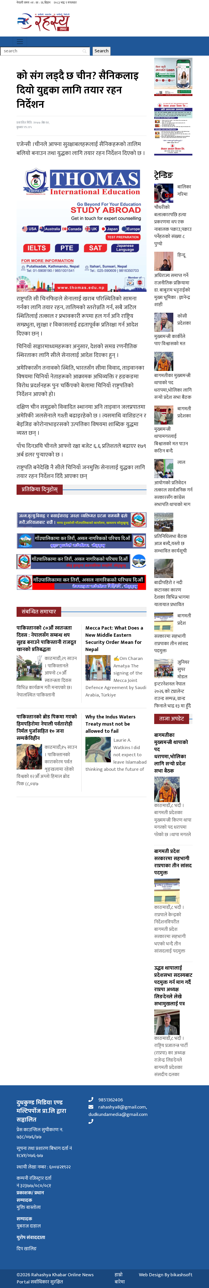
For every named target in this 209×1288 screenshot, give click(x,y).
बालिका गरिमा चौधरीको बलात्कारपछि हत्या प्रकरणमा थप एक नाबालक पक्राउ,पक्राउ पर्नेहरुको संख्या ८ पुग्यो (173, 215)
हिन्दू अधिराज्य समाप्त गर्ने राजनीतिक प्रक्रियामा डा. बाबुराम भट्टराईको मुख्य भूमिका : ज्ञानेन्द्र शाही (172, 280)
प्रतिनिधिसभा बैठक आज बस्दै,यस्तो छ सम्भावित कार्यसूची (170, 544)
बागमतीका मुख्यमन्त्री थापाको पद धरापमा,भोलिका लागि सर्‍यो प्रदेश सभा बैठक (173, 387)
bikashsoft (181, 1275)
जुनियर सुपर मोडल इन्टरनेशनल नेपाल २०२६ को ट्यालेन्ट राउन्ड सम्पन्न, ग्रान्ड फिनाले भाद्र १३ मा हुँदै (172, 684)
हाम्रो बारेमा (120, 1278)
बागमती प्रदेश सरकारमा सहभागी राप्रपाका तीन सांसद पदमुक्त (172, 633)
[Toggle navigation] (20, 42)
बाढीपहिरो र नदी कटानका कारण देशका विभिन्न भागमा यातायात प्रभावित (172, 594)
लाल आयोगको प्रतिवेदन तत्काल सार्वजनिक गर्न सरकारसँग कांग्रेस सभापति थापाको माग (173, 484)
